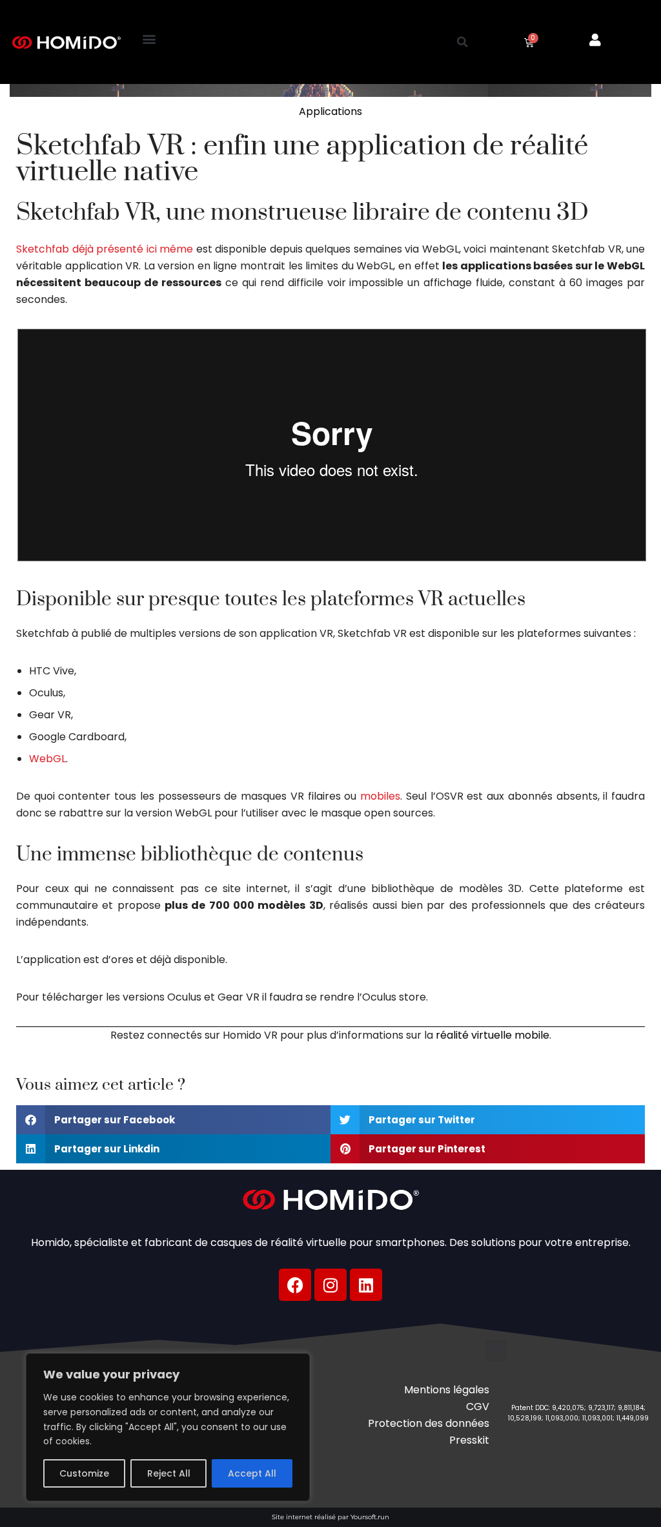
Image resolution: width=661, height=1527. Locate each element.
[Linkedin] (366, 1285)
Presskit (469, 1440)
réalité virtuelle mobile (492, 1035)
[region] (168, 1427)
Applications (330, 111)
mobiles (380, 796)
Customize (84, 1473)
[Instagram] (330, 1285)
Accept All (252, 1473)
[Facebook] (295, 1285)
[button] (149, 39)
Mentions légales (446, 1389)
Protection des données (428, 1423)
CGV (477, 1406)
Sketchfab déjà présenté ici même (104, 249)
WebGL (47, 758)
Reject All (168, 1473)
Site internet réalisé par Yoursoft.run (330, 1517)
